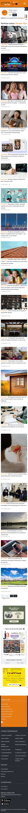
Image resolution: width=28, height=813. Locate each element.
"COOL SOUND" (5, 738)
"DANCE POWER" (19, 738)
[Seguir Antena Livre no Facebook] (2, 722)
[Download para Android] (13, 800)
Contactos (3, 719)
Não (10, 15)
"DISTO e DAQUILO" (20, 741)
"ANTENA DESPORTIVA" (21, 744)
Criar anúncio (4, 789)
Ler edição (21, 663)
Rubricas (3, 774)
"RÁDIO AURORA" (5, 741)
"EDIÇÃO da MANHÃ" (6, 735)
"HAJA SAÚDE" (4, 759)
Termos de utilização (6, 716)
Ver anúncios (4, 786)
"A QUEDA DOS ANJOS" (21, 752)
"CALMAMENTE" (5, 756)
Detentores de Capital (6, 709)
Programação (4, 769)
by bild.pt (3, 810)
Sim (15, 15)
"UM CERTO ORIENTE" (20, 756)
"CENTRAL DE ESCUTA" (20, 735)
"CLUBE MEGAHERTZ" (6, 752)
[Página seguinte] (11, 596)
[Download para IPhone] (14, 803)
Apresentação (4, 704)
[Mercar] (14, 615)
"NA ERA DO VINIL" (6, 749)
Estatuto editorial (5, 706)
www (8, 663)
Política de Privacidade (6, 714)
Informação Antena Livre (7, 771)
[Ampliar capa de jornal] (14, 644)
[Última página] (15, 596)
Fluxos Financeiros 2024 (7, 711)
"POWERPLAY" (18, 749)
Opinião (3, 776)
